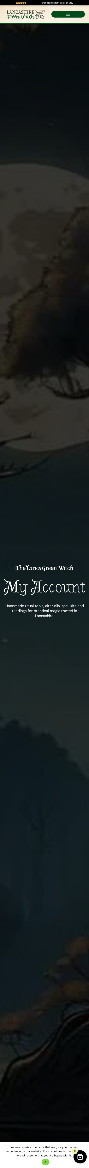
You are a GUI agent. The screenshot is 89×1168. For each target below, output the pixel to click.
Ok (45, 1161)
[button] (68, 14)
